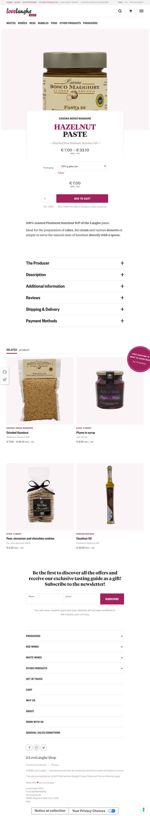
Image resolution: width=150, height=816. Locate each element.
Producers (90, 23)
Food (54, 23)
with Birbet (82, 437)
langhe (18, 12)
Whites (11, 23)
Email (68, 596)
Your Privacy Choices (88, 811)
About (30, 711)
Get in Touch (34, 679)
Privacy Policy (86, 776)
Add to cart (82, 198)
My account (136, 2)
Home (9, 2)
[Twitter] (5, 379)
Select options (17, 448)
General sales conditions (43, 732)
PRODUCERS (33, 636)
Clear (61, 172)
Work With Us (35, 722)
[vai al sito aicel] (41, 757)
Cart (29, 689)
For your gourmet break (18, 543)
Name (31, 596)
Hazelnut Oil (84, 538)
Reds (32, 23)
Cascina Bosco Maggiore (19, 428)
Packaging (48, 167)
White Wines (34, 657)
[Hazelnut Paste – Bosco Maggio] (75, 79)
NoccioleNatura (85, 534)
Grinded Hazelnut (17, 433)
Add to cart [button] (85, 448)
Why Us (30, 700)
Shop (17, 2)
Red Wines (32, 646)
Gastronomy (29, 2)
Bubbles (43, 23)
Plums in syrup (85, 433)
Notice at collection (50, 811)
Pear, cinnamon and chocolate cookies (30, 538)
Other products (48, 2)
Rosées (22, 23)
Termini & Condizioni (36, 764)
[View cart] (130, 11)
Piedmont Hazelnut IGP (17, 437)
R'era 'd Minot (84, 428)
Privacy (55, 764)
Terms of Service (106, 776)
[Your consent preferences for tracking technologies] (143, 809)
